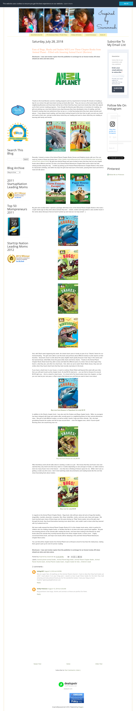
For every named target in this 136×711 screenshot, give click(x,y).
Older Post (98, 664)
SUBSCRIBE (118, 89)
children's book (86, 562)
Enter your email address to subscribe (117, 70)
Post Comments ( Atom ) (73, 670)
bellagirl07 (40, 571)
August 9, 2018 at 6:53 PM (53, 571)
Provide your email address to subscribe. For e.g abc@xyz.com (117, 81)
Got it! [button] (126, 3)
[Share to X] (76, 557)
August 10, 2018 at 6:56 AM (57, 589)
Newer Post (37, 664)
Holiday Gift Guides (76, 35)
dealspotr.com (68, 689)
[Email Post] (68, 557)
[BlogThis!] (74, 557)
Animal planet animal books (46, 560)
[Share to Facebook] (79, 557)
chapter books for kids (72, 562)
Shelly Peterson (42, 589)
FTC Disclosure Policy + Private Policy (56, 35)
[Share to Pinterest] (81, 557)
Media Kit (102, 35)
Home (68, 664)
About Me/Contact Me (36, 35)
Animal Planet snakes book (55, 562)
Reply (39, 583)
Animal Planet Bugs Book (65, 560)
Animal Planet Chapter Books (84, 560)
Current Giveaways (91, 35)
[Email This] (72, 557)
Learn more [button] (68, 3)
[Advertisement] (68, 643)
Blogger (80, 707)
